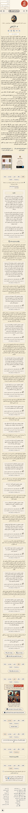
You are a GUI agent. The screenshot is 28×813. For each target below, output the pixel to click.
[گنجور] (24, 3)
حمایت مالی (5, 794)
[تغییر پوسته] (2, 810)
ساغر (18, 791)
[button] (26, 11)
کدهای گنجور (16, 788)
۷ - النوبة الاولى (14, 26)
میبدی (25, 23)
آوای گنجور (17, 798)
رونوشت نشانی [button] (9, 652)
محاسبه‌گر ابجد (16, 796)
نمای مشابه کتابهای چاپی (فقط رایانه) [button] (14, 656)
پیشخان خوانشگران (18, 800)
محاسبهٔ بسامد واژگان (15, 671)
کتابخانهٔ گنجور (16, 793)
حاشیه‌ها (11, 179)
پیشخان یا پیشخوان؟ (17, 803)
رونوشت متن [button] (20, 652)
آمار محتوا (5, 796)
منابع (6, 801)
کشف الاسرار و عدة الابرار (18, 23)
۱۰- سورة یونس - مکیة (7, 23)
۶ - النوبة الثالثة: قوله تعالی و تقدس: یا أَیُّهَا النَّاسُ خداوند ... (7, 149)
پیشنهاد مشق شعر (14, 726)
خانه (23, 788)
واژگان (19, 176)
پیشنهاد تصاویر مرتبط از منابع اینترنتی (15, 709)
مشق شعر (9, 176)
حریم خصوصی (4, 804)
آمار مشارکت (5, 798)
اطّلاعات (23, 176)
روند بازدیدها (16, 179)
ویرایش (11, 237)
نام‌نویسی (9, 777)
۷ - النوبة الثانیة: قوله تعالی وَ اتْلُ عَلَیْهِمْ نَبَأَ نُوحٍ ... (21, 149)
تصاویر (14, 176)
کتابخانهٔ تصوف (12, 186)
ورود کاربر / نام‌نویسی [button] (15, 11)
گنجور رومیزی (16, 790)
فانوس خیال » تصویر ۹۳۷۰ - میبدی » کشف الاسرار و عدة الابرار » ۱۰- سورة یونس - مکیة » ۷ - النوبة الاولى (14, 705)
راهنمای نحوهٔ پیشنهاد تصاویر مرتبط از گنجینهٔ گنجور (15, 712)
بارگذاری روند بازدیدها (14, 757)
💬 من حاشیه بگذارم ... (10, 772)
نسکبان (17, 805)
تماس (6, 803)
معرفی (6, 788)
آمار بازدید (5, 799)
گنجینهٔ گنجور (16, 795)
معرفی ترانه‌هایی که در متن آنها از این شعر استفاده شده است (14, 740)
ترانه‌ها (5, 176)
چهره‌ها (6, 793)
